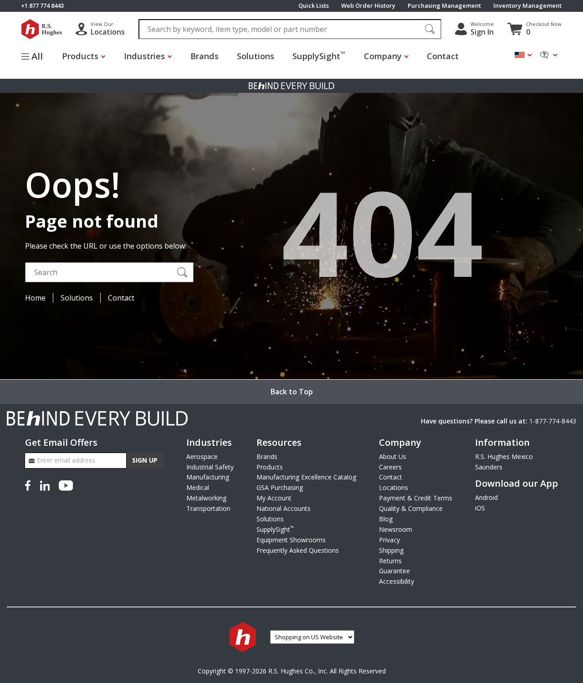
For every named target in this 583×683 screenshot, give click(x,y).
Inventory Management (527, 6)
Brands (204, 55)
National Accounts (283, 508)
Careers (390, 467)
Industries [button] (144, 55)
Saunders (488, 467)
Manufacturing (207, 477)
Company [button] (383, 55)
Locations (393, 487)
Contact (443, 55)
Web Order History (368, 6)
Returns (390, 560)
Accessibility (396, 581)
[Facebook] (29, 484)
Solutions (255, 55)
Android (486, 497)
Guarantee (394, 570)
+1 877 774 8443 (42, 6)
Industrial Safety (210, 467)
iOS (480, 508)
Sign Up (145, 460)
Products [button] (80, 55)
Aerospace (202, 456)
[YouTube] (66, 484)
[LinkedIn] (44, 484)
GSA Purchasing (279, 487)
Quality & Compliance (411, 508)
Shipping (391, 550)
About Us (392, 456)
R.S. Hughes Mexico (504, 456)
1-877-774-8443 (552, 421)
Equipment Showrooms (291, 539)
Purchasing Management (444, 6)
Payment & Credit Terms (415, 498)
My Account (274, 498)
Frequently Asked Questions (297, 550)
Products (269, 467)
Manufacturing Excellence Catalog (306, 477)
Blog (386, 519)
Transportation (208, 508)
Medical (197, 487)
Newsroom (395, 529)
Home (35, 298)
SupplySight (318, 55)
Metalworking (206, 498)
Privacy (389, 539)
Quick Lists (313, 6)
